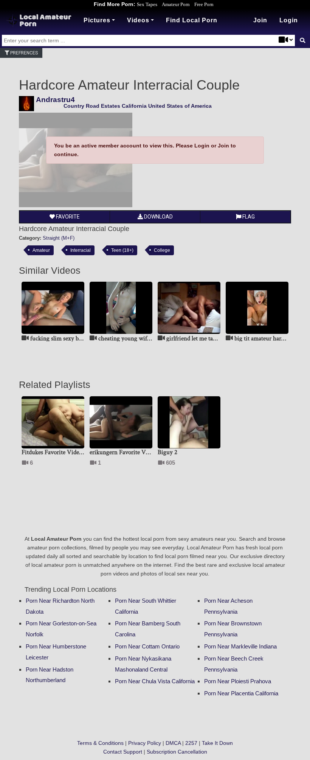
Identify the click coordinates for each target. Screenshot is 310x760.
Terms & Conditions (100, 743)
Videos (138, 20)
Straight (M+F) (58, 238)
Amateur (41, 250)
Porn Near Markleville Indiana (240, 646)
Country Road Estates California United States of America (138, 106)
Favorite (67, 217)
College (162, 250)
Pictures (97, 20)
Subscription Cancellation (177, 752)
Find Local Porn (191, 20)
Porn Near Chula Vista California (155, 681)
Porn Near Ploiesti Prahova (237, 681)
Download (158, 217)
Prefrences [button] (23, 53)
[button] (288, 20)
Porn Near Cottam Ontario (147, 646)
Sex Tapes (147, 4)
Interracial (80, 250)
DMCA (173, 743)
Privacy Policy (144, 743)
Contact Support (122, 752)
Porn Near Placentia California (241, 693)
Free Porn (204, 4)
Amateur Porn (176, 4)
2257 (191, 743)
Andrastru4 (55, 100)
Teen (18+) (122, 250)
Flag (248, 217)
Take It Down (217, 743)
